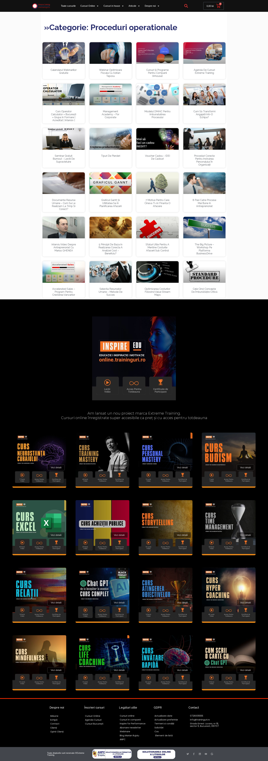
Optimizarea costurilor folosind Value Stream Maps (157, 291)
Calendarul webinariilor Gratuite (64, 71)
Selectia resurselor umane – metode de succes (110, 291)
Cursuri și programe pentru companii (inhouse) (157, 72)
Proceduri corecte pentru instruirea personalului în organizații (204, 160)
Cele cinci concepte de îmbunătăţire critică (204, 290)
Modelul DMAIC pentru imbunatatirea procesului (157, 114)
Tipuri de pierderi (110, 155)
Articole (132, 6)
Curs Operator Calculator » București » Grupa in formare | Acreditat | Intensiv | (63, 116)
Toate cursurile (68, 6)
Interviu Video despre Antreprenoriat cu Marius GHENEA (63, 247)
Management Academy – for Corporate (110, 114)
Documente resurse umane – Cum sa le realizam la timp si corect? (63, 205)
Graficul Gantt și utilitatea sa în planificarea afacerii (110, 203)
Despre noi (150, 6)
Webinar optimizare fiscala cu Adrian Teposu (110, 72)
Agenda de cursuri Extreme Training (204, 71)
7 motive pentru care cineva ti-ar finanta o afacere (157, 203)
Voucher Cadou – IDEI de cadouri (157, 157)
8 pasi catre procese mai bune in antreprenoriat (204, 203)
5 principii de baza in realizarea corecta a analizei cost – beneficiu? (110, 249)
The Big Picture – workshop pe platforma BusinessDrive (204, 249)
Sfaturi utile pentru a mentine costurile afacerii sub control (157, 247)
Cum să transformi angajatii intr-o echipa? (204, 114)
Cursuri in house (111, 6)
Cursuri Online (87, 6)
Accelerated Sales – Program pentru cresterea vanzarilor (63, 291)
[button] (186, 6)
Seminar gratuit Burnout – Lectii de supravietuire (64, 158)
